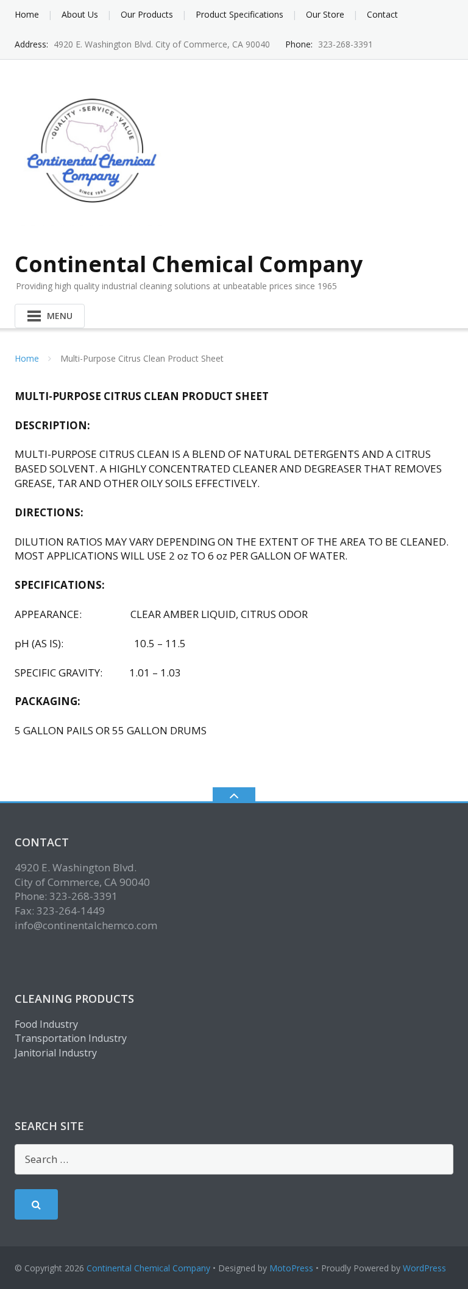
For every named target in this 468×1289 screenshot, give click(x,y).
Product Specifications (239, 14)
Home (27, 14)
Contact (382, 14)
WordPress (424, 1268)
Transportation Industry (71, 1038)
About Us (80, 14)
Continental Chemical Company (148, 1268)
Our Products (147, 14)
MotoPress (291, 1268)
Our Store (325, 14)
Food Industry (46, 1024)
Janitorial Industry (56, 1052)
